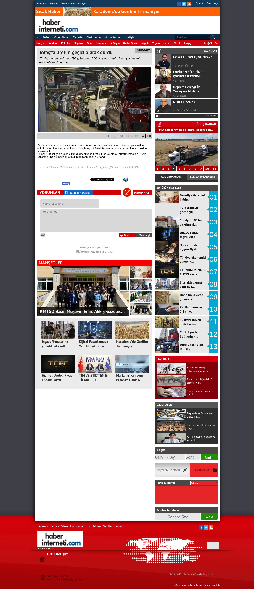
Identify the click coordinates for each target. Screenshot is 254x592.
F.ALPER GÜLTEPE (183, 66)
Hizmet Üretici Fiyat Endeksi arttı (57, 377)
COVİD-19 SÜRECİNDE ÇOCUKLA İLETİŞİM (188, 74)
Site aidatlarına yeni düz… (191, 284)
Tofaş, (99, 167)
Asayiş (187, 43)
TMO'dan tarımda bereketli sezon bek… (185, 129)
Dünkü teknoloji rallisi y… (191, 346)
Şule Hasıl (179, 81)
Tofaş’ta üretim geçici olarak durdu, (77, 167)
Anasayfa (41, 3)
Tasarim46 (175, 574)
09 (213, 297)
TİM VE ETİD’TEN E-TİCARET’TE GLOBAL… (93, 380)
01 (213, 197)
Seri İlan (107, 526)
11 (214, 169)
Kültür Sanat (130, 43)
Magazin (78, 43)
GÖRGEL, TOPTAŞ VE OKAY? (192, 57)
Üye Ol (199, 3)
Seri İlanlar (94, 37)
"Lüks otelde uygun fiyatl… (190, 247)
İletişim (130, 37)
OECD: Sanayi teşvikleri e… (189, 234)
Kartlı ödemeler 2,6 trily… (191, 309)
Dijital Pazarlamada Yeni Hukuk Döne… (93, 344)
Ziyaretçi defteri (168, 470)
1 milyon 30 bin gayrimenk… (191, 222)
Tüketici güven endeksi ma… (190, 322)
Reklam (54, 3)
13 (213, 346)
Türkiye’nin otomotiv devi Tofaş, (126, 167)
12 (213, 334)
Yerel (177, 43)
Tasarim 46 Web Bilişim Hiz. (199, 574)
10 (207, 169)
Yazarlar (78, 37)
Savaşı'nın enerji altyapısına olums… (198, 369)
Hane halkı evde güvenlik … (191, 297)
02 (213, 209)
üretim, (106, 167)
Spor (90, 43)
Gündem (52, 43)
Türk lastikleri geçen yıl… (189, 210)
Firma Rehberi (113, 37)
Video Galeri (62, 37)
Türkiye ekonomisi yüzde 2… (193, 259)
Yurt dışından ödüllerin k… (189, 334)
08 (213, 284)
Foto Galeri (43, 37)
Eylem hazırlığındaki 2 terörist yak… (200, 381)
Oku (209, 516)
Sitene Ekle (68, 3)
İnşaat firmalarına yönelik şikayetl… (55, 344)
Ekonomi (101, 43)
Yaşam (156, 43)
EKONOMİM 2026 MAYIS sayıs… (192, 272)
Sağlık (145, 43)
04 (213, 234)
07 (213, 272)
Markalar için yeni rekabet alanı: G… (129, 377)
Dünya (40, 43)
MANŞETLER (51, 263)
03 (213, 222)
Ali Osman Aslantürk (185, 110)
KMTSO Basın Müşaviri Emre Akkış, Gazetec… (82, 311)
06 (213, 259)
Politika (65, 43)
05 (213, 247)
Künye (82, 3)
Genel (166, 43)
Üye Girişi (212, 3)
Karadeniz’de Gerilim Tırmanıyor (126, 11)
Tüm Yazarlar (210, 115)
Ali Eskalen (179, 95)
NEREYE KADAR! (184, 102)
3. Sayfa (115, 43)
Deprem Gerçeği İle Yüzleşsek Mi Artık (186, 89)
